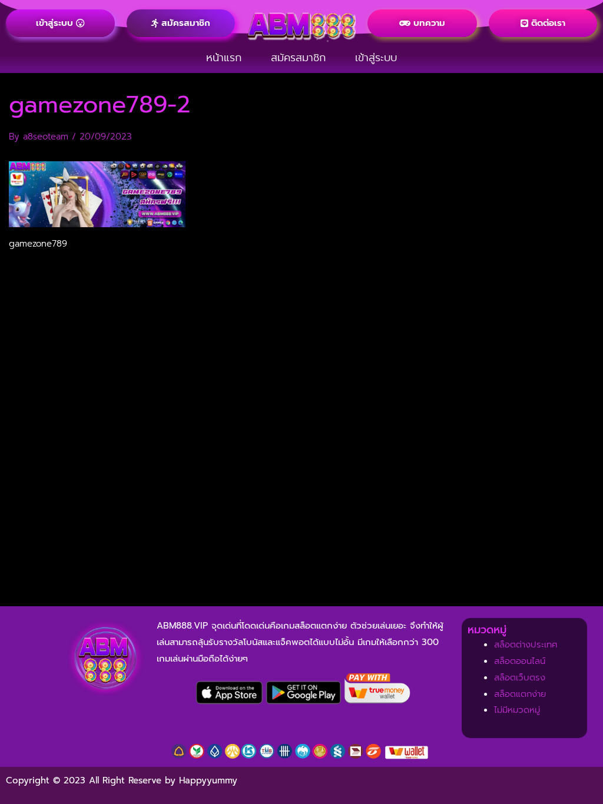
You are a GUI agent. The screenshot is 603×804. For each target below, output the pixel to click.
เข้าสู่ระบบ (376, 57)
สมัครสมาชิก (298, 57)
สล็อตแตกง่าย (520, 693)
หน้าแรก (223, 57)
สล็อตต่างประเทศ (526, 644)
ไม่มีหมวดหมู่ (517, 709)
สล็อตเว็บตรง (519, 677)
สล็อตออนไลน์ (519, 661)
